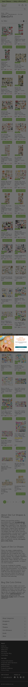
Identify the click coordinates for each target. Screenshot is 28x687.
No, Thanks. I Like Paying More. (21, 349)
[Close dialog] (27, 336)
